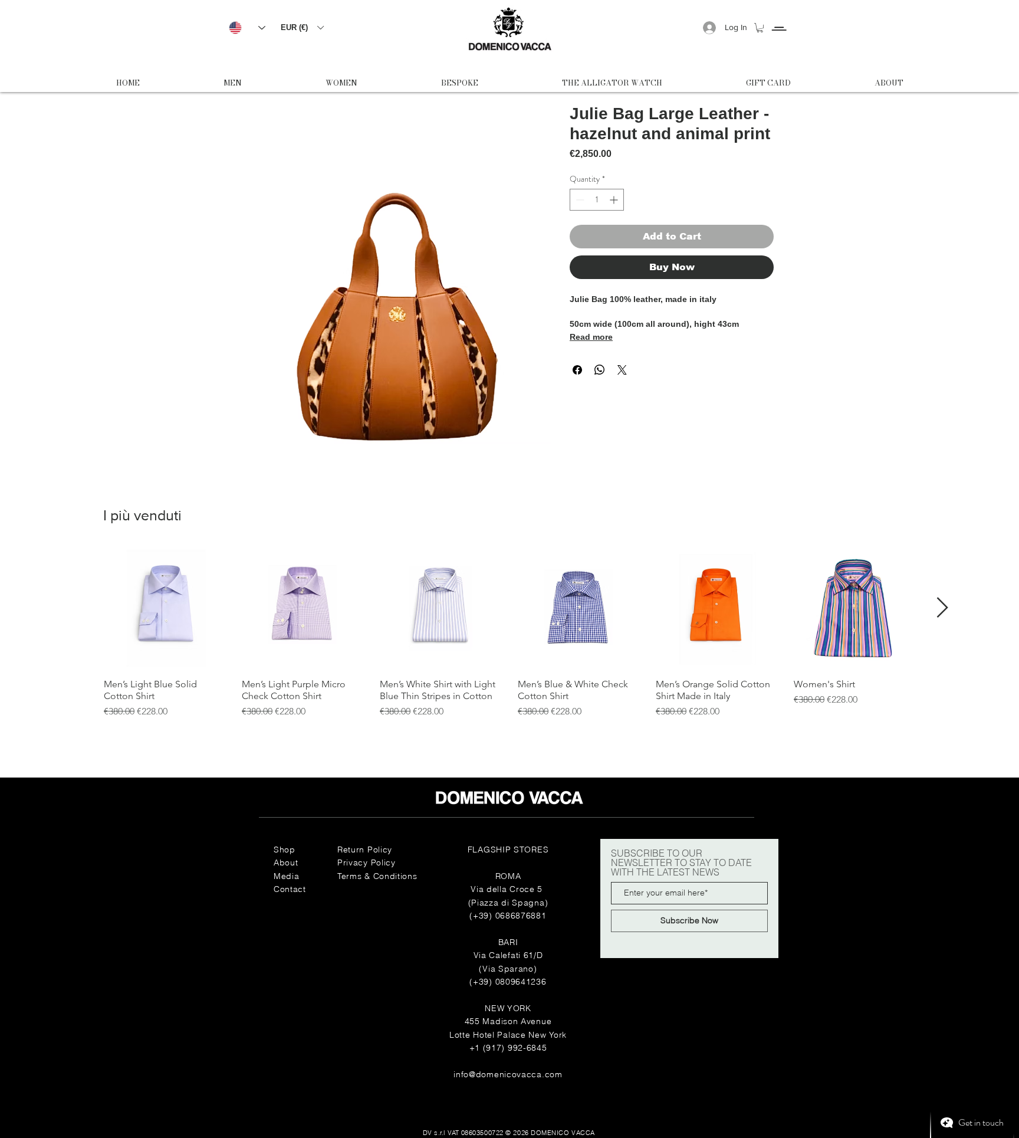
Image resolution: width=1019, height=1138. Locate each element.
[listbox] (302, 27)
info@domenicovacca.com (507, 1074)
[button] (302, 27)
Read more (591, 337)
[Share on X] (622, 370)
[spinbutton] (596, 199)
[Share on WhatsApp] (600, 370)
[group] (509, 633)
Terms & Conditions (377, 876)
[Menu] (778, 18)
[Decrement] (578, 199)
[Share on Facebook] (577, 370)
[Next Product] (942, 607)
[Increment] (614, 199)
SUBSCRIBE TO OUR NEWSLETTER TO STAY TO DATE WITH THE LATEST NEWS (681, 862)
